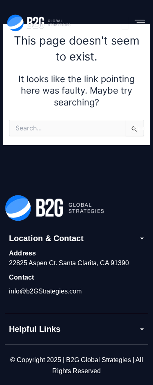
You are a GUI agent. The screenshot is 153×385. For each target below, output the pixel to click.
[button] (140, 23)
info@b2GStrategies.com (45, 291)
